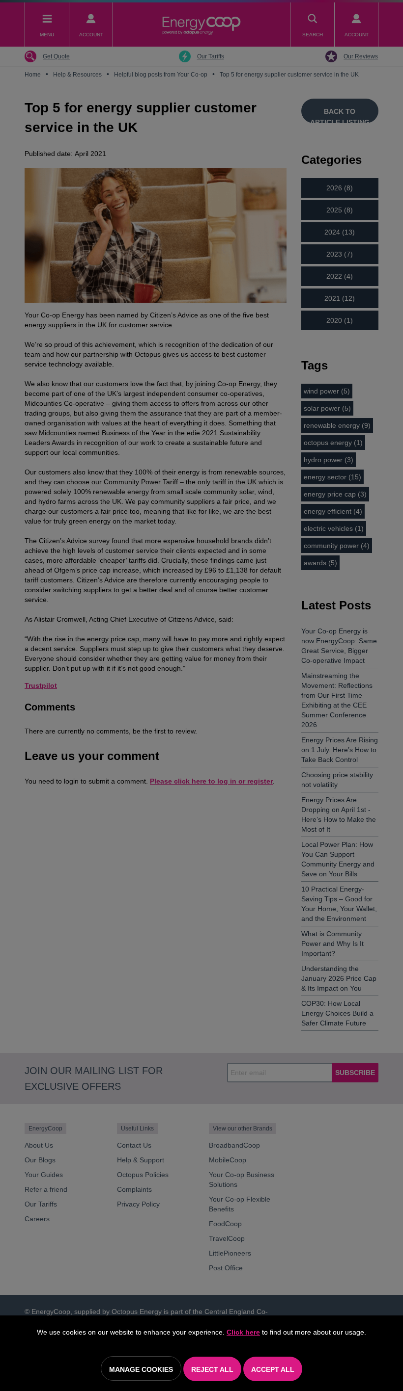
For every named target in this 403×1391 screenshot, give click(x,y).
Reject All (212, 1369)
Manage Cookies (141, 1369)
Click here (243, 1332)
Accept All (272, 1369)
